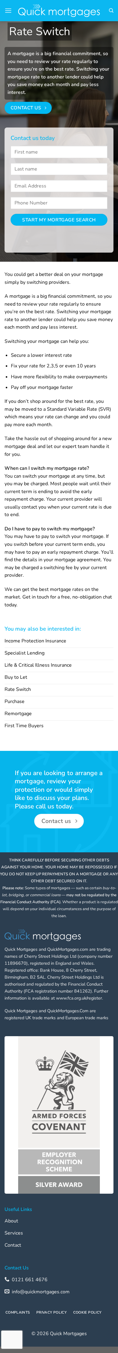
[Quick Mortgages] (59, 10)
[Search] (111, 10)
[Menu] (8, 10)
